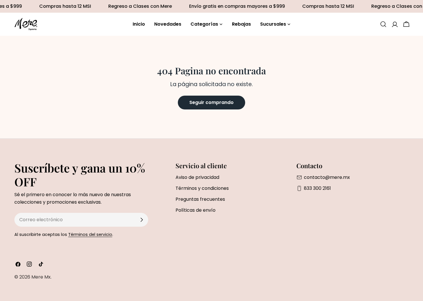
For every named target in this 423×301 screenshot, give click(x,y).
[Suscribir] (142, 220)
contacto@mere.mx (327, 177)
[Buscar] (383, 24)
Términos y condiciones (202, 188)
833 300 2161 (317, 188)
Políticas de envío (196, 210)
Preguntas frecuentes (200, 199)
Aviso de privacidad (197, 177)
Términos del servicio (90, 234)
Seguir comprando (211, 102)
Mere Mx (41, 277)
